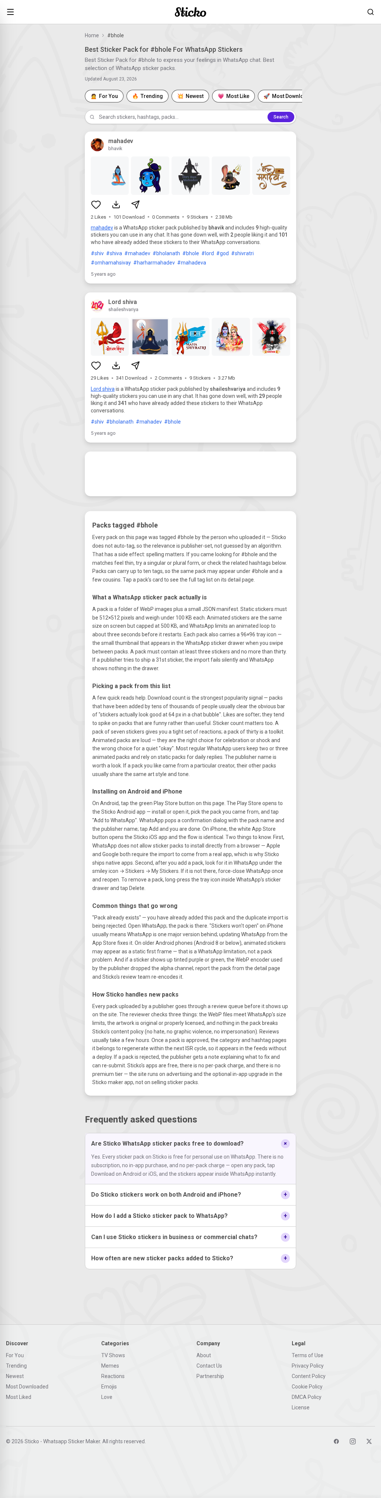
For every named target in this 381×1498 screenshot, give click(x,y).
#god (222, 253)
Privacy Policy (308, 1366)
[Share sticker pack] (135, 204)
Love (106, 1397)
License (301, 1407)
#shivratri (242, 253)
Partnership (210, 1376)
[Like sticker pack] (96, 204)
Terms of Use (307, 1355)
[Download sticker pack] (116, 204)
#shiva (114, 253)
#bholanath (166, 253)
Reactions (113, 1376)
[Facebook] (336, 1441)
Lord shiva (103, 389)
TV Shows (113, 1355)
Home (92, 35)
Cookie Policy (307, 1387)
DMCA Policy (306, 1397)
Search (280, 117)
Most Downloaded (27, 1387)
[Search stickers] (370, 11)
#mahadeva (191, 263)
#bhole (190, 253)
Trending (16, 1366)
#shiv (97, 253)
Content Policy (309, 1376)
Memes (110, 1366)
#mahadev (137, 253)
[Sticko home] (190, 12)
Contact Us (209, 1366)
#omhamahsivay (111, 263)
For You (15, 1355)
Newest (15, 1376)
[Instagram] (353, 1441)
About (203, 1355)
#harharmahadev (154, 263)
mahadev (102, 228)
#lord (207, 253)
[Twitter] (369, 1441)
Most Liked (18, 1397)
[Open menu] (10, 11)
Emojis (109, 1387)
